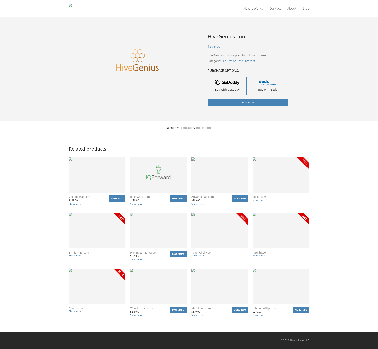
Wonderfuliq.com (141, 308)
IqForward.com (140, 197)
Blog (306, 8)
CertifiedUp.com (79, 197)
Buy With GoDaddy (227, 89)
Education (229, 61)
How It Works (253, 8)
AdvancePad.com (202, 197)
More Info (117, 198)
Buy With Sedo (267, 89)
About (291, 8)
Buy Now (248, 102)
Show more (75, 204)
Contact (275, 8)
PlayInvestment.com (143, 252)
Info (240, 61)
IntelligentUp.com (264, 308)
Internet (249, 61)
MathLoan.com (201, 308)
